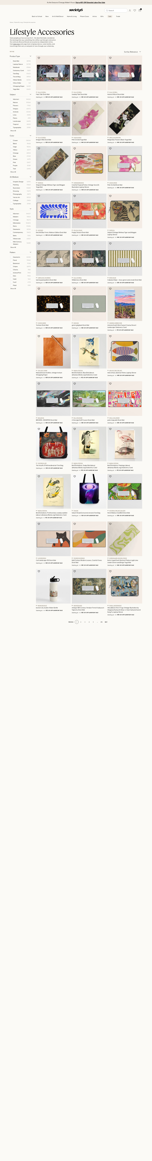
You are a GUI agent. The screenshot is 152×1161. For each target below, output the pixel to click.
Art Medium (14, 177)
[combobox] (115, 10)
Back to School (37, 16)
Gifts (102, 16)
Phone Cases (84, 16)
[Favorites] (134, 10)
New (47, 16)
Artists (95, 16)
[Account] (129, 10)
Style (12, 209)
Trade (118, 16)
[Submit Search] (107, 10)
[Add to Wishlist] (39, 58)
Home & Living (72, 16)
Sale (109, 16)
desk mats (16, 44)
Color (12, 135)
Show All (13, 130)
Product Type (15, 56)
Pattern (12, 252)
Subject (13, 94)
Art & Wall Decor (57, 16)
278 (101, 622)
